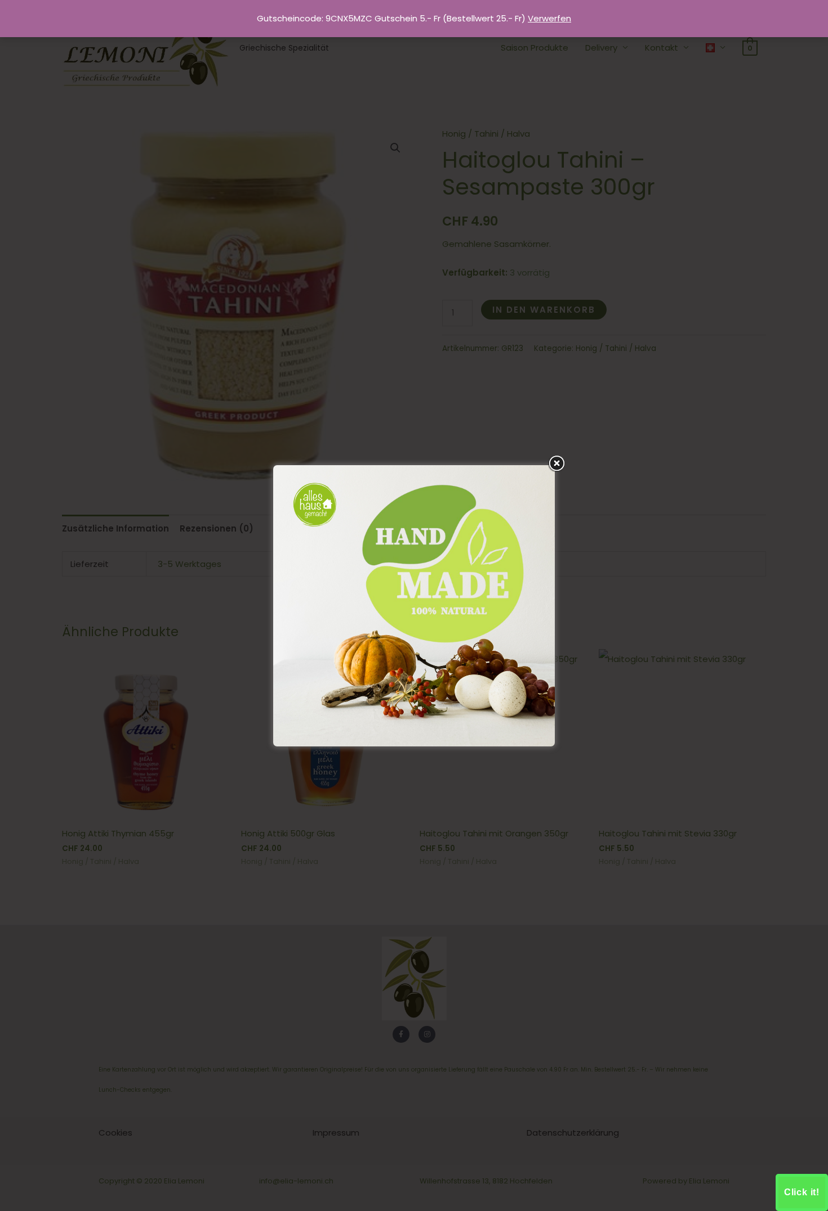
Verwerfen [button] (549, 18)
